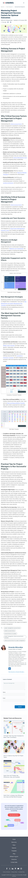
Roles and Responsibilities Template (16, 403)
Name (4, 692)
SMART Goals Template (9, 345)
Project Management (9, 6)
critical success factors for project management (14, 640)
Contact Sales (14, 862)
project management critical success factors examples (13, 637)
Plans (14, 845)
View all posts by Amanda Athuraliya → (16, 671)
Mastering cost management (16, 248)
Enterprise (14, 859)
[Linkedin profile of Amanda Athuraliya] (9, 668)
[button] (23, 3)
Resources (2, 6)
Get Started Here (14, 815)
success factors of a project (10, 633)
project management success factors (12, 627)
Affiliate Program (14, 856)
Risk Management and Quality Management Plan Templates (13, 303)
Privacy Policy (14, 872)
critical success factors (16, 124)
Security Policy (21, 872)
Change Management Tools (20, 157)
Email (4, 698)
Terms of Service (6, 872)
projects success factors (9, 630)
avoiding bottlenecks (8, 183)
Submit (20, 706)
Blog (14, 853)
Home (14, 839)
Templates (14, 851)
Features (14, 848)
